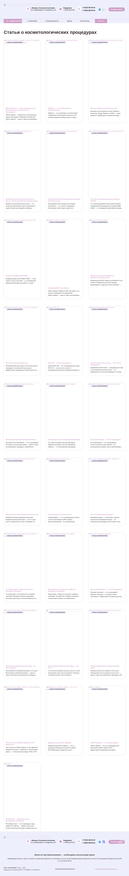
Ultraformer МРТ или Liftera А (59, 288)
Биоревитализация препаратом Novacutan (22, 514)
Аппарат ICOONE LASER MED (17, 276)
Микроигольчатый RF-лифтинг (59, 743)
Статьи (101, 21)
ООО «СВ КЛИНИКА (10, 868)
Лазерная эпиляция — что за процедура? (106, 589)
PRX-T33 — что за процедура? (59, 363)
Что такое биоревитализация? (102, 514)
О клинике (32, 21)
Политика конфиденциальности (65, 869)
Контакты (84, 21)
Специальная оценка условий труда (106, 869)
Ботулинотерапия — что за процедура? (105, 439)
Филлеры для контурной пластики (103, 108)
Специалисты (52, 21)
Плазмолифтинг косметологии (60, 514)
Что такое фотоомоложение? (17, 363)
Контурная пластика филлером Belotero (21, 439)
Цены (69, 21)
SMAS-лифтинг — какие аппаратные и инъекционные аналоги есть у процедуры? (20, 110)
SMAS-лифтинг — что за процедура (104, 743)
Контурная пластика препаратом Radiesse (64, 439)
